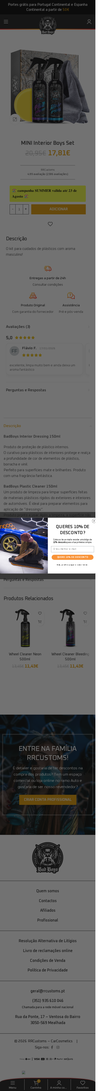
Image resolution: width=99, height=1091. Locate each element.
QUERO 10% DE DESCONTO (72, 557)
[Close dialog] (94, 521)
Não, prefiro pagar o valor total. (72, 564)
